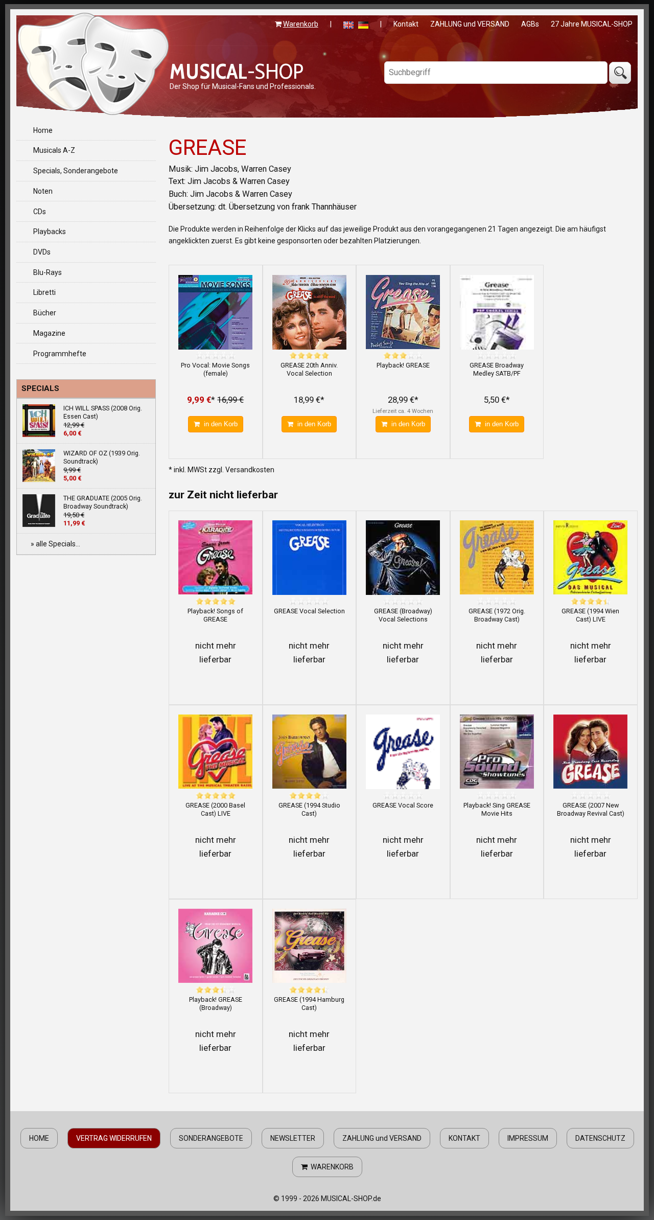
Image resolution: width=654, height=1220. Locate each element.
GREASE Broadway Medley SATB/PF (497, 369)
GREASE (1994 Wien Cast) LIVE (590, 615)
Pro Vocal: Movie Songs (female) (215, 369)
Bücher (44, 313)
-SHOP (236, 71)
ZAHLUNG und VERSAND (469, 24)
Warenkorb (300, 24)
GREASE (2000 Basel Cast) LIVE (215, 809)
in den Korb (219, 424)
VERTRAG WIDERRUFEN (114, 1138)
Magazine (49, 333)
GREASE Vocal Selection (309, 611)
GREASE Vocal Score (402, 805)
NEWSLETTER (292, 1138)
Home (43, 130)
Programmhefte (59, 354)
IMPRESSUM (527, 1138)
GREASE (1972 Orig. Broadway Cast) (497, 615)
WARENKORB (331, 1167)
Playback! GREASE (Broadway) (215, 1003)
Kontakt (405, 24)
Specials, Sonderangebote (75, 171)
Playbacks (49, 231)
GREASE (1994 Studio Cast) (309, 809)
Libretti (44, 292)
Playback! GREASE (403, 365)
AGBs (530, 24)
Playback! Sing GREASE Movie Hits (496, 809)
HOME (39, 1138)
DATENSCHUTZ (600, 1138)
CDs (39, 212)
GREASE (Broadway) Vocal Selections (403, 615)
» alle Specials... (55, 544)
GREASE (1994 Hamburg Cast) (309, 1003)
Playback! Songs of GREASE (215, 615)
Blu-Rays (47, 272)
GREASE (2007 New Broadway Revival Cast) (590, 809)
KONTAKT (464, 1138)
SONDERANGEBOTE (211, 1138)
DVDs (42, 252)
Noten (43, 191)
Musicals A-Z (54, 150)
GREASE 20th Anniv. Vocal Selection (309, 369)
